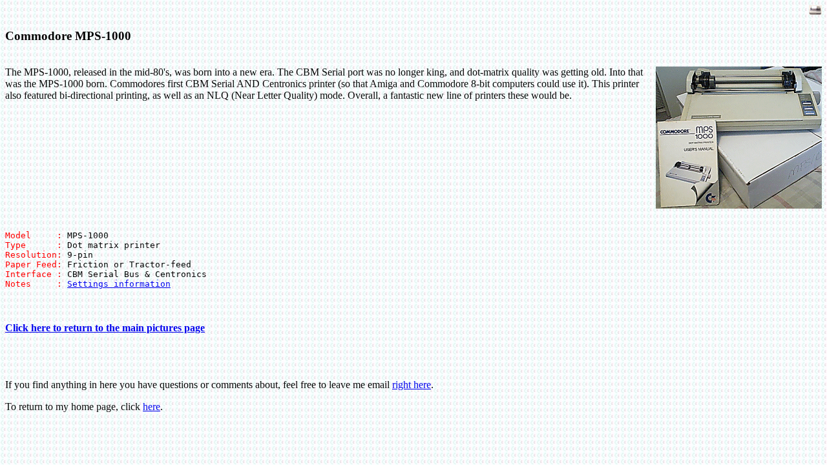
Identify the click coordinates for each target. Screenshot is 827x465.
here (151, 406)
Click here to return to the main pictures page (105, 327)
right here (411, 384)
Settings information (119, 284)
